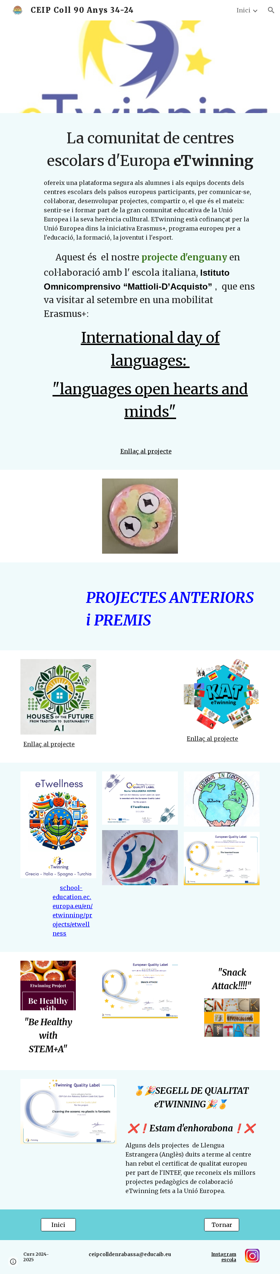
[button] (271, 10)
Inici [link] (243, 10)
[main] (150, 282)
